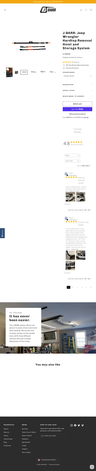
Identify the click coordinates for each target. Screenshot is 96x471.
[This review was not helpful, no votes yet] (88, 210)
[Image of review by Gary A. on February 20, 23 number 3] (70, 265)
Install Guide (69, 90)
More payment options (77, 114)
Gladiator (25, 439)
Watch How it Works (29, 432)
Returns (6, 432)
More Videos (26, 452)
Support (25, 449)
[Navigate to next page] (91, 287)
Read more (75, 249)
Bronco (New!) (27, 435)
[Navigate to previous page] (64, 287)
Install (24, 445)
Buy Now (25, 429)
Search (6, 429)
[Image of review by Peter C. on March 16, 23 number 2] (80, 196)
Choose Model (69, 72)
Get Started (26, 442)
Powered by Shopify (54, 464)
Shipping (65, 57)
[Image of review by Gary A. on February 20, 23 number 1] (70, 255)
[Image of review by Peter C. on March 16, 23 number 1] (70, 196)
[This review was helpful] (85, 210)
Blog (5, 442)
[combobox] (72, 155)
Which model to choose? (73, 96)
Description (68, 84)
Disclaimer (7, 445)
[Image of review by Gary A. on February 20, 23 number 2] (80, 255)
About (6, 435)
